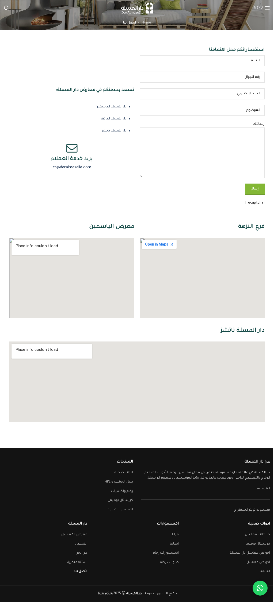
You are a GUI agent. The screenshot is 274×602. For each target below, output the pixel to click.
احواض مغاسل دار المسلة (250, 553)
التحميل (81, 544)
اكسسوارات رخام (166, 553)
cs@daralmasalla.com (72, 168)
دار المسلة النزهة (114, 119)
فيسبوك (263, 510)
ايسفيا (265, 571)
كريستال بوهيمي (120, 500)
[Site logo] (137, 8)
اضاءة (174, 544)
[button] (71, 107)
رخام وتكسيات (122, 491)
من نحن (81, 553)
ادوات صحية (124, 473)
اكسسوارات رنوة (120, 510)
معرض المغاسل (74, 535)
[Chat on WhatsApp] (260, 588)
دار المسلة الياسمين (111, 107)
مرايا (175, 535)
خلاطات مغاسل (257, 535)
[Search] (6, 8)
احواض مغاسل (258, 562)
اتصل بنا (80, 571)
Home (146, 23)
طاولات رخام (169, 562)
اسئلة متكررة (77, 562)
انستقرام (241, 510)
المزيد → (263, 489)
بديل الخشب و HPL (119, 482)
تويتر (252, 510)
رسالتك (259, 124)
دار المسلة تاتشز (114, 131)
